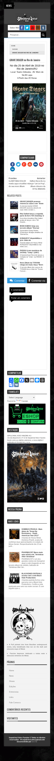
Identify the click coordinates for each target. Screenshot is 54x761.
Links (11, 697)
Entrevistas (14, 692)
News (11, 676)
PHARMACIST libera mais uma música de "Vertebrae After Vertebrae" (32, 554)
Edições (12, 686)
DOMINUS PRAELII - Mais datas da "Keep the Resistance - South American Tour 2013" (32, 532)
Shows (15, 49)
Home (11, 670)
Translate (24, 401)
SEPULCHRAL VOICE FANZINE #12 (19, 436)
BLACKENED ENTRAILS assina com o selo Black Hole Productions (32, 576)
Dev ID (34, 742)
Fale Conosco (15, 702)
